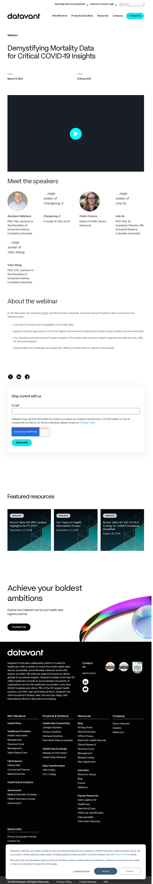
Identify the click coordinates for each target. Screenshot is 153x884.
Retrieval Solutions (53, 736)
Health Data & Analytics (20, 782)
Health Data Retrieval (54, 757)
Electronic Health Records (92, 740)
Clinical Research (87, 745)
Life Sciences (14, 761)
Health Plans (14, 723)
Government (14, 790)
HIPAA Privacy (86, 736)
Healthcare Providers (19, 731)
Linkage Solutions (52, 728)
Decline (129, 871)
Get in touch (89, 673)
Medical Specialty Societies (22, 795)
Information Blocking (89, 821)
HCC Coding (49, 774)
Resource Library (87, 774)
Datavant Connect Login (102, 4)
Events (81, 783)
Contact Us (135, 16)
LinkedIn (85, 682)
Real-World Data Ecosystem (58, 740)
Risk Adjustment (86, 762)
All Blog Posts (85, 728)
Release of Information (55, 753)
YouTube (85, 689)
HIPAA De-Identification (91, 813)
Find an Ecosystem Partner (22, 837)
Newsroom (118, 732)
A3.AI (45, 313)
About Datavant (121, 724)
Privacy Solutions (52, 732)
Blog (80, 779)
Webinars (83, 787)
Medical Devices (16, 774)
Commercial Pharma (18, 770)
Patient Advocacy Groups (21, 799)
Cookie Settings (82, 871)
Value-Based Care (17, 753)
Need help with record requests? (70, 4)
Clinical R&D (13, 765)
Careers (117, 728)
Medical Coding (86, 758)
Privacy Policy (120, 854)
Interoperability (86, 817)
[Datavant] (23, 16)
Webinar (12, 35)
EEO (106, 882)
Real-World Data (86, 732)
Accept (105, 871)
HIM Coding (49, 770)
